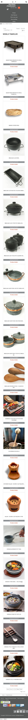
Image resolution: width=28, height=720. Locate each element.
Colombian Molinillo (13, 451)
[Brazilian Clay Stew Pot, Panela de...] (14, 210)
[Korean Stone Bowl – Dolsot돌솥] (14, 569)
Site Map (7, 700)
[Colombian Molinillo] (14, 439)
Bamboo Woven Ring (14, 125)
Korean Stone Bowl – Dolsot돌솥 (14, 581)
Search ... (1, 719)
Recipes (14, 12)
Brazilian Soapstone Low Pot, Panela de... (14, 288)
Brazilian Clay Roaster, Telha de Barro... (14, 190)
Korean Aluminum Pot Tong (14, 549)
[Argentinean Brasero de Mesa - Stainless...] (14, 80)
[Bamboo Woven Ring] (14, 113)
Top (26, 695)
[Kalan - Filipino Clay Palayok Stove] (14, 504)
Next (18, 689)
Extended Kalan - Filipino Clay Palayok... (14, 484)
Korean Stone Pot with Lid (14, 614)
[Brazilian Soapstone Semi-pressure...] (14, 308)
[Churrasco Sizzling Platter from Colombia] (14, 406)
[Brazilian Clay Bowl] (14, 145)
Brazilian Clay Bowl (14, 158)
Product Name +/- (7, 30)
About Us (2, 698)
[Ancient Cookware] (14, 5)
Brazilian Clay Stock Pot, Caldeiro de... (14, 255)
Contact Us (3, 700)
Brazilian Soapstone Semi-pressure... (13, 321)
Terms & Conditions (20, 698)
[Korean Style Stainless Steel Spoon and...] (14, 634)
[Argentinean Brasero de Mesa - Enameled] (14, 47)
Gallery (14, 21)
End (21, 689)
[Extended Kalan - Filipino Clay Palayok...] (14, 471)
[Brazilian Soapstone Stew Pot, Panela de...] (14, 341)
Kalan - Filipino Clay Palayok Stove (14, 516)
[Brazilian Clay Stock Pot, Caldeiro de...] (14, 243)
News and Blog (14, 19)
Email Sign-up (14, 15)
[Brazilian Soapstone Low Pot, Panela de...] (14, 276)
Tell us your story (14, 17)
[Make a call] (12, 2)
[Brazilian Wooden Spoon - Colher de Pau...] (14, 373)
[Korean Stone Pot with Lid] (14, 602)
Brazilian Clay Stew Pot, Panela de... (14, 223)
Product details (14, 66)
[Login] (15, 2)
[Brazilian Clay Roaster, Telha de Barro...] (14, 178)
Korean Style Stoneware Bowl (14, 679)
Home (3, 23)
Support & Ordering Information (10, 698)
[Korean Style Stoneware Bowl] (14, 667)
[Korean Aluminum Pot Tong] (14, 536)
